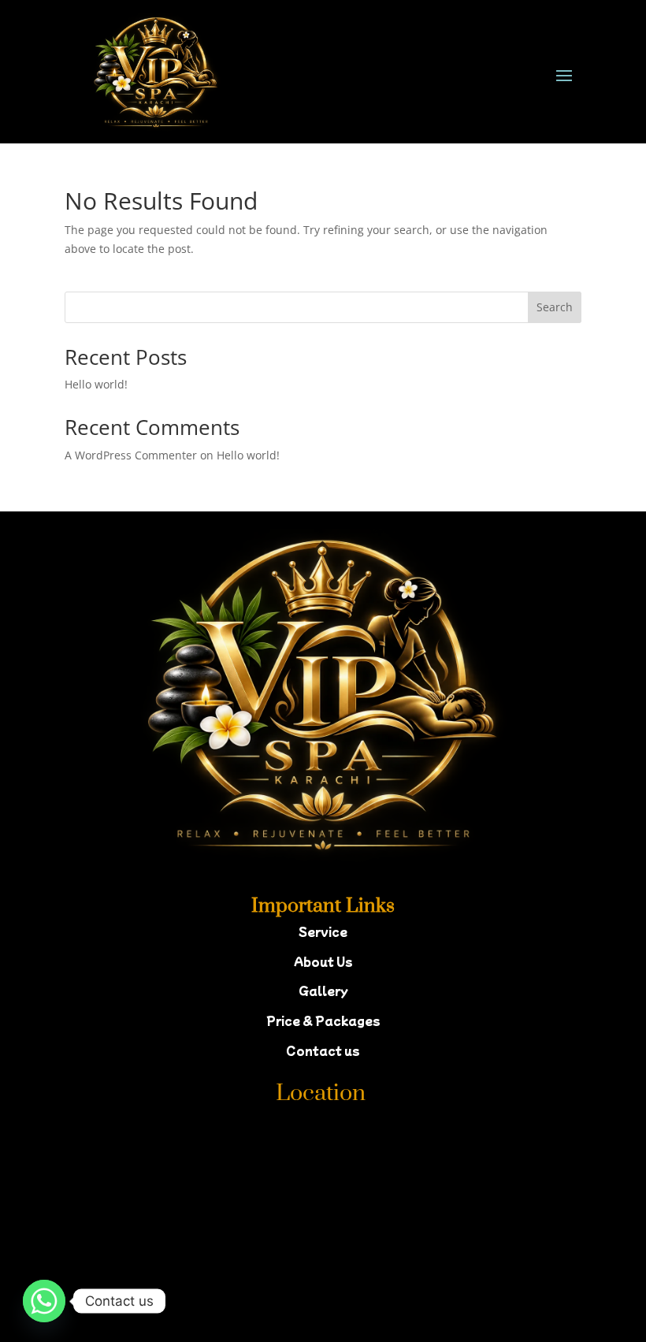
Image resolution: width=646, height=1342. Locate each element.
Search (554, 306)
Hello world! (96, 384)
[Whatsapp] (44, 1301)
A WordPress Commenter (131, 455)
